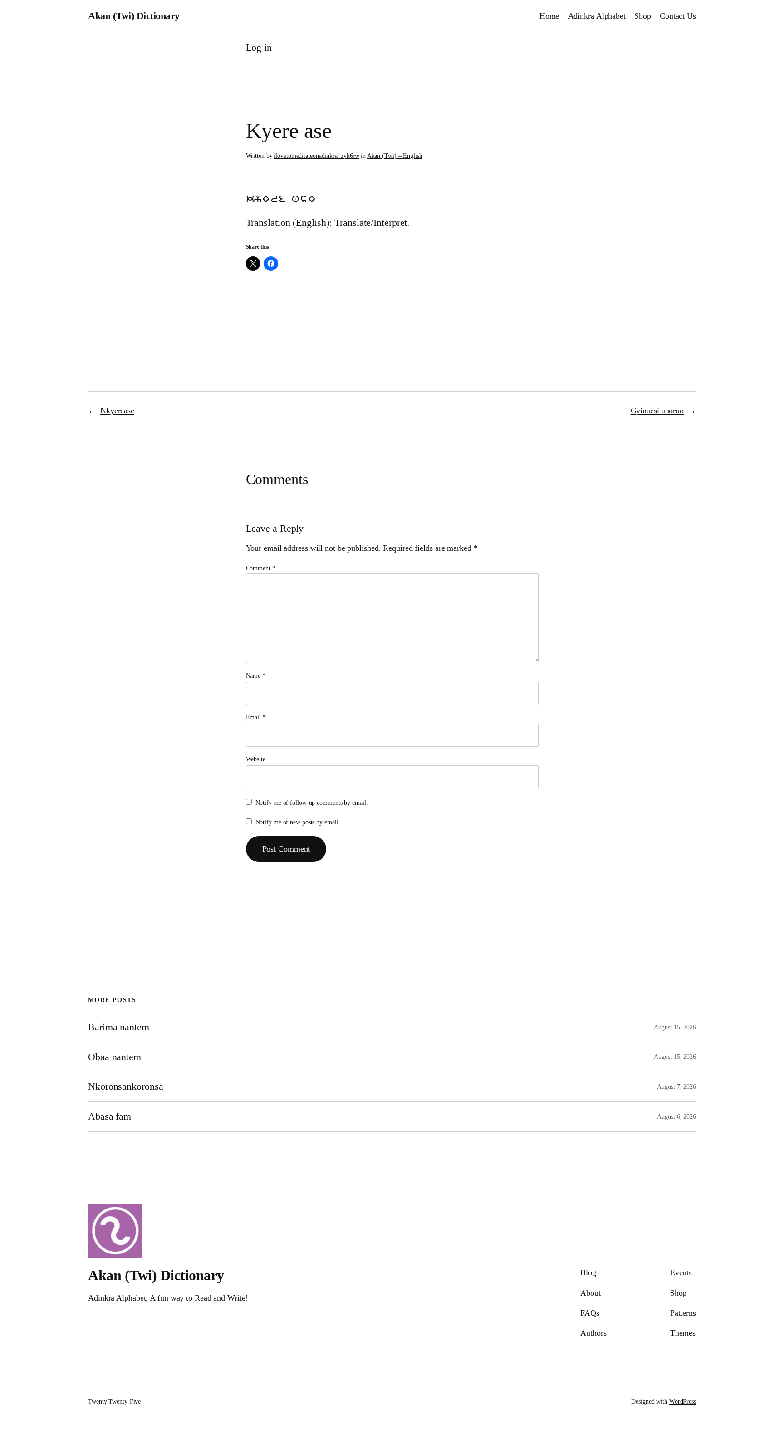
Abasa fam (109, 1116)
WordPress (682, 1401)
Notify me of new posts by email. (297, 822)
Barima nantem (118, 1027)
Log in (259, 47)
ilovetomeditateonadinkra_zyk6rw (316, 155)
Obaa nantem (114, 1057)
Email (256, 717)
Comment (260, 568)
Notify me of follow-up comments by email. (311, 802)
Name (255, 675)
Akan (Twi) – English (394, 155)
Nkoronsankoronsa (125, 1086)
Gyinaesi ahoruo (657, 410)
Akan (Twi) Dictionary (134, 15)
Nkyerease (117, 410)
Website (255, 759)
